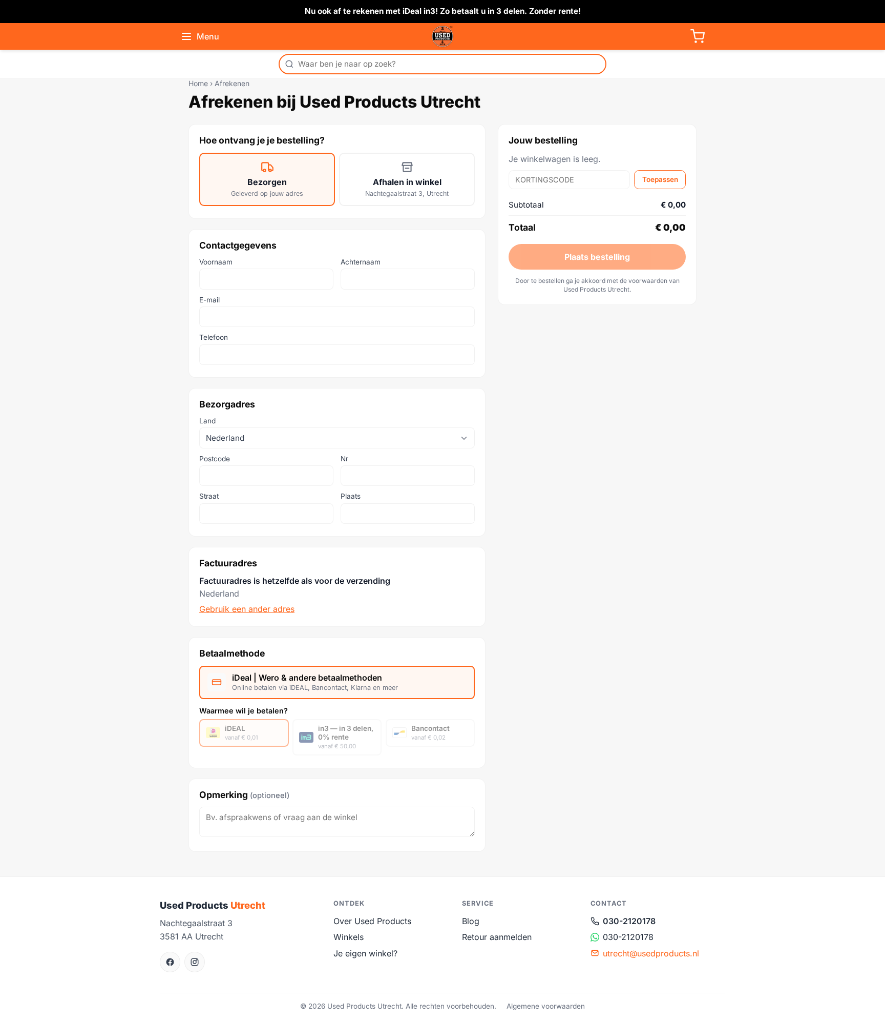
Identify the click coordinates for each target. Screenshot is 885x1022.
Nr (344, 459)
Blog (470, 921)
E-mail (209, 300)
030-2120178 (629, 921)
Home (198, 83)
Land (207, 421)
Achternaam (361, 262)
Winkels (348, 937)
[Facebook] (170, 962)
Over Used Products (372, 921)
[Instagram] (194, 962)
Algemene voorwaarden (546, 1006)
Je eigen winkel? (365, 953)
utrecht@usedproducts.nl (651, 953)
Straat (209, 496)
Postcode (214, 459)
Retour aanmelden (497, 937)
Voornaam (216, 262)
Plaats (351, 496)
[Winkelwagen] (697, 36)
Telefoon (213, 337)
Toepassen (660, 179)
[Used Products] (442, 36)
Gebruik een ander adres (246, 609)
